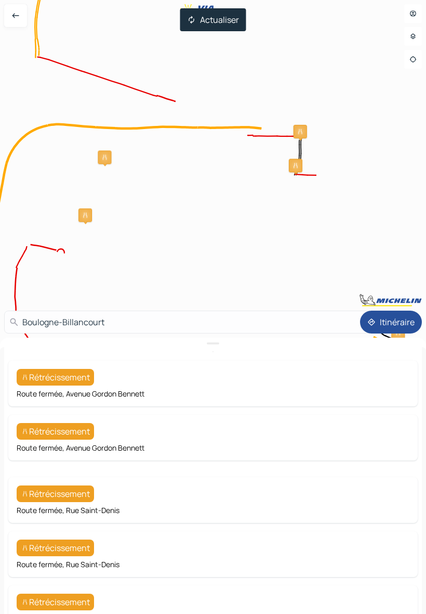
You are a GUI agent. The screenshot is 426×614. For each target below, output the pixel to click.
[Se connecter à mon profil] (413, 13)
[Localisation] (413, 59)
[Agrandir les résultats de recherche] (213, 343)
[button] (295, 165)
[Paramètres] (413, 36)
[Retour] (15, 15)
